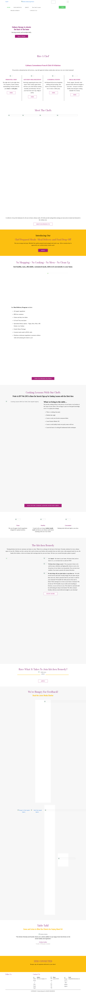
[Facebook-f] (6, 978)
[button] (62, 7)
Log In (6, 1)
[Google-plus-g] (14, 978)
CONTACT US (33, 10)
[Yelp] (18, 978)
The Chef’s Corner (36, 7)
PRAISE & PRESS (15, 10)
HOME (8, 7)
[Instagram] (10, 978)
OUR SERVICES (18, 7)
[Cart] (53, 2)
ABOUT (27, 7)
